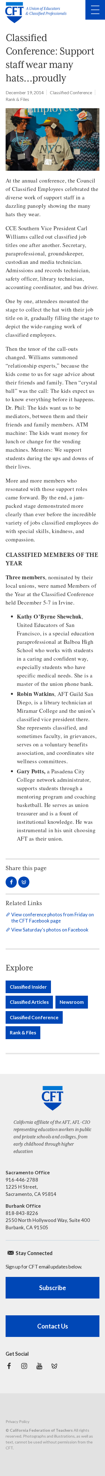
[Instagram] (24, 1366)
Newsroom (72, 1002)
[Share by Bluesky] (23, 882)
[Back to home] (37, 12)
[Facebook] (9, 1366)
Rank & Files (17, 99)
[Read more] (52, 139)
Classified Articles (29, 1002)
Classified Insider (28, 987)
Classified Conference (71, 92)
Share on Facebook (11, 882)
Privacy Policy (17, 1421)
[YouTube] (39, 1366)
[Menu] (95, 10)
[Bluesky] (54, 1366)
